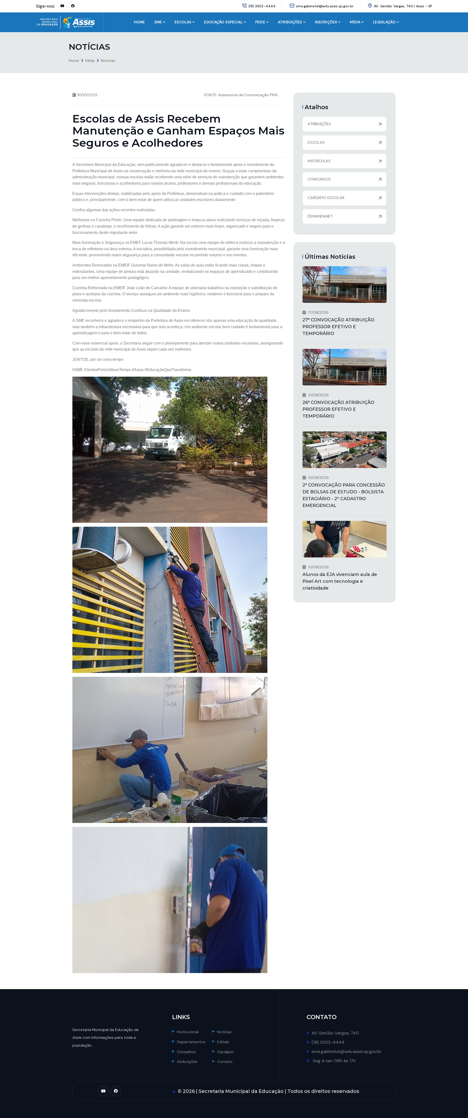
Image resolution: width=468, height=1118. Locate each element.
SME (158, 22)
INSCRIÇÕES (326, 22)
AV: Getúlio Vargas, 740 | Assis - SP (403, 6)
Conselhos (186, 1051)
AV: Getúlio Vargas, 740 (335, 1033)
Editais (223, 1041)
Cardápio (225, 1051)
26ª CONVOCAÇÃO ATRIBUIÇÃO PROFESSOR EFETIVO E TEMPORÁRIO (338, 409)
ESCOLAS (183, 22)
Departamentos (191, 1041)
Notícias (108, 60)
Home (74, 60)
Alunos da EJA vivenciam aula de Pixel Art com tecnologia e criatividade (339, 581)
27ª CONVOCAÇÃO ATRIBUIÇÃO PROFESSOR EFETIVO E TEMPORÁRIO (338, 326)
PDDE (260, 22)
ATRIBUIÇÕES (290, 22)
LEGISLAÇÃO (384, 22)
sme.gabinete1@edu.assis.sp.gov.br (324, 6)
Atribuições (187, 1061)
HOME (139, 22)
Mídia (90, 60)
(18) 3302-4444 (261, 6)
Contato (225, 1061)
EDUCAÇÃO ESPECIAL (223, 22)
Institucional (188, 1031)
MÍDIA (355, 22)
